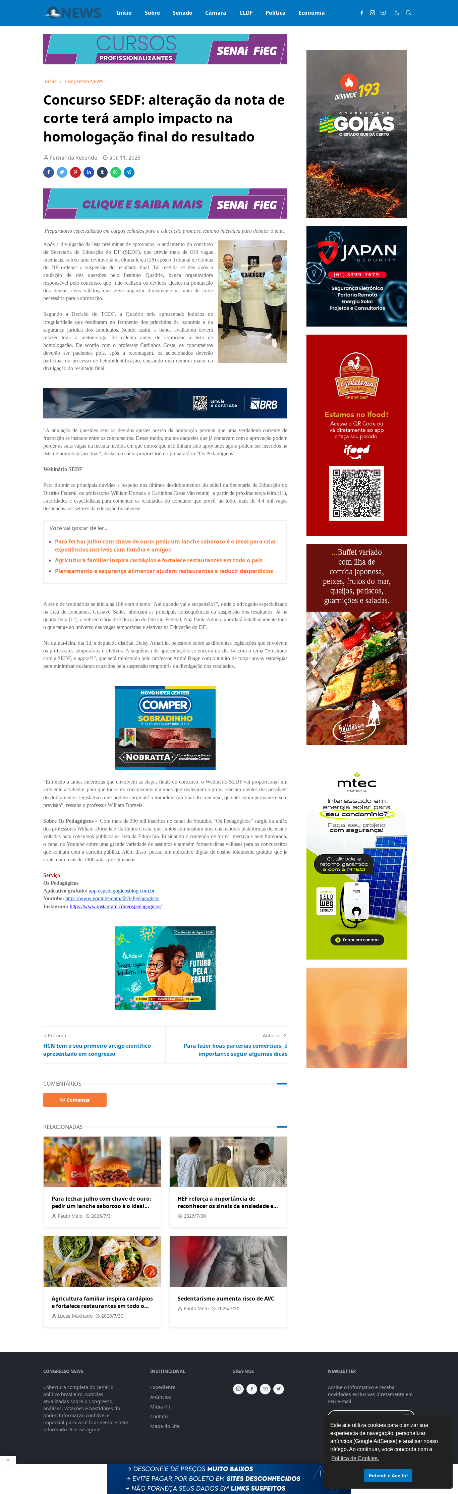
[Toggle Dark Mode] (397, 12)
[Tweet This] (62, 172)
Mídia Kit (160, 1406)
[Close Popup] (8, 1460)
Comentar (78, 1100)
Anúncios (160, 1397)
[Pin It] (75, 172)
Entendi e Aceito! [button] (388, 1475)
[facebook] (361, 13)
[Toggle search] (409, 13)
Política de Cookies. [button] (355, 1458)
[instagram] (372, 13)
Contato (159, 1416)
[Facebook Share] (48, 172)
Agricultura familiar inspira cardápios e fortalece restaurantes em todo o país (159, 560)
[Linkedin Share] (88, 172)
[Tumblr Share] (102, 172)
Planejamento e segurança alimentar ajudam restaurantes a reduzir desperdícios (164, 571)
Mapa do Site (165, 1426)
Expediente (162, 1387)
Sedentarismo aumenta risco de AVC (226, 1298)
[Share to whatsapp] (115, 172)
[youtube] (383, 13)
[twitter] (278, 1389)
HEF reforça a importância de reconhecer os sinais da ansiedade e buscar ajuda (225, 1206)
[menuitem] (124, 13)
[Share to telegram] (129, 172)
